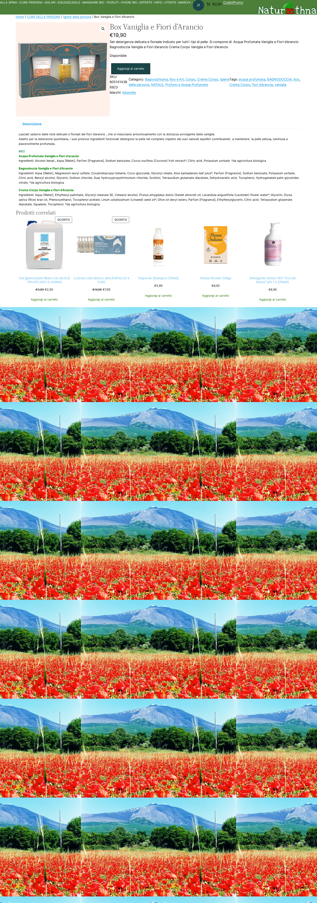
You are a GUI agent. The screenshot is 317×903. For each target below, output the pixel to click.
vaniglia (280, 85)
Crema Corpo (239, 85)
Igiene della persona (77, 17)
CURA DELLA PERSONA (43, 17)
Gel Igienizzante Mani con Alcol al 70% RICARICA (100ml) (44, 280)
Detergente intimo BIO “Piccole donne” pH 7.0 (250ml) (272, 280)
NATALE (157, 85)
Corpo (190, 79)
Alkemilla (129, 92)
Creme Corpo (207, 79)
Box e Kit (177, 79)
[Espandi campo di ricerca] (198, 5)
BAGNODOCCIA (279, 79)
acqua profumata (252, 79)
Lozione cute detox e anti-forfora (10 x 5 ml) (101, 280)
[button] (103, 29)
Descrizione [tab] (32, 124)
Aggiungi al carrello (130, 68)
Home (20, 17)
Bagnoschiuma (156, 79)
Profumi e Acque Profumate (186, 85)
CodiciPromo (233, 2)
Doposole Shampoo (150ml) (158, 278)
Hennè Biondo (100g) (215, 278)
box (296, 79)
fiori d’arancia (262, 85)
